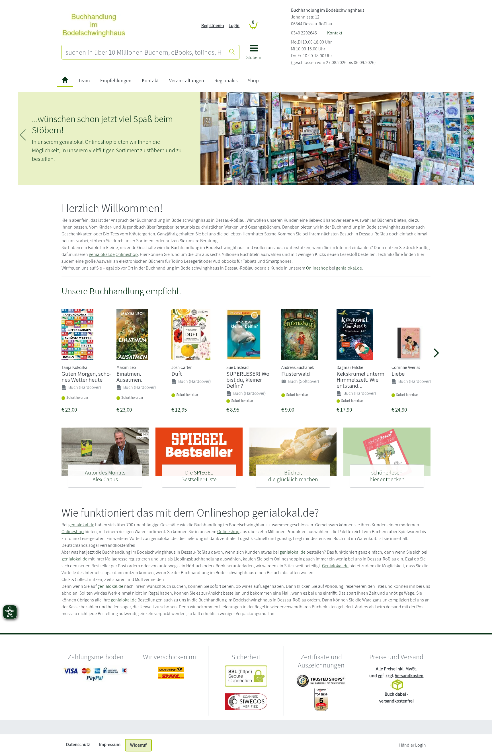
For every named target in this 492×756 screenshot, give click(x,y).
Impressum (109, 744)
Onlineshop (127, 254)
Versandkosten (409, 676)
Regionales (225, 80)
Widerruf (138, 745)
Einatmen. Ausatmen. (129, 376)
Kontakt (334, 33)
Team (84, 80)
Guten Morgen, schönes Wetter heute (86, 376)
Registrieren (212, 25)
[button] (253, 54)
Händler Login (412, 745)
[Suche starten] (232, 52)
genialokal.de (102, 254)
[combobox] (144, 52)
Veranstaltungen (186, 80)
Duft (176, 373)
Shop (253, 80)
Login (234, 25)
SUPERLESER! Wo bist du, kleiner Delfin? (247, 379)
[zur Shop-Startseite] (94, 25)
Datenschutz (78, 744)
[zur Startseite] (65, 80)
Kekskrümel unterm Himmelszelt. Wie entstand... (360, 379)
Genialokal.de (335, 566)
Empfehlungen (116, 80)
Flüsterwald (295, 373)
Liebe (398, 373)
